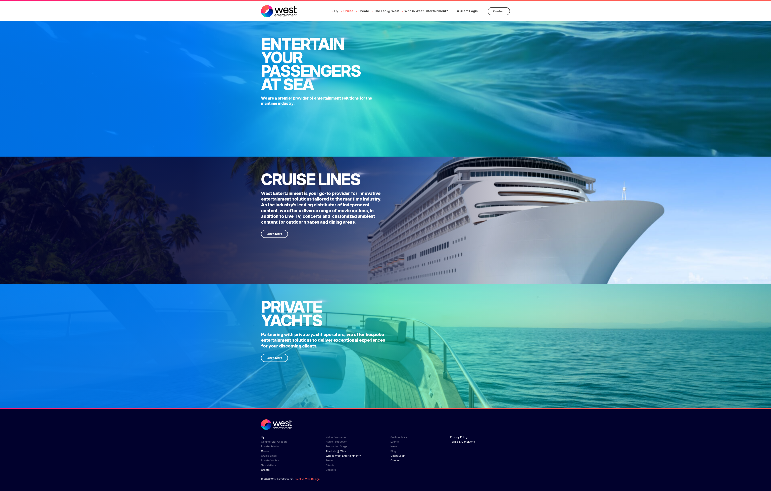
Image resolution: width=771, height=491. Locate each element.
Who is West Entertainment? (426, 11)
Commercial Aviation (274, 441)
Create (363, 11)
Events (395, 441)
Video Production (336, 437)
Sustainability (399, 437)
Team (329, 460)
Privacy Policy (459, 437)
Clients (330, 465)
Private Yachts (270, 460)
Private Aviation (270, 446)
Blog (393, 451)
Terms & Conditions (462, 441)
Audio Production (336, 441)
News (394, 446)
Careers (331, 469)
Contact (499, 11)
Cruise (348, 11)
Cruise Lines (269, 455)
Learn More (274, 233)
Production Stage (336, 446)
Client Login (468, 11)
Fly (336, 11)
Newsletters (268, 465)
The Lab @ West (386, 11)
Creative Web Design (307, 479)
